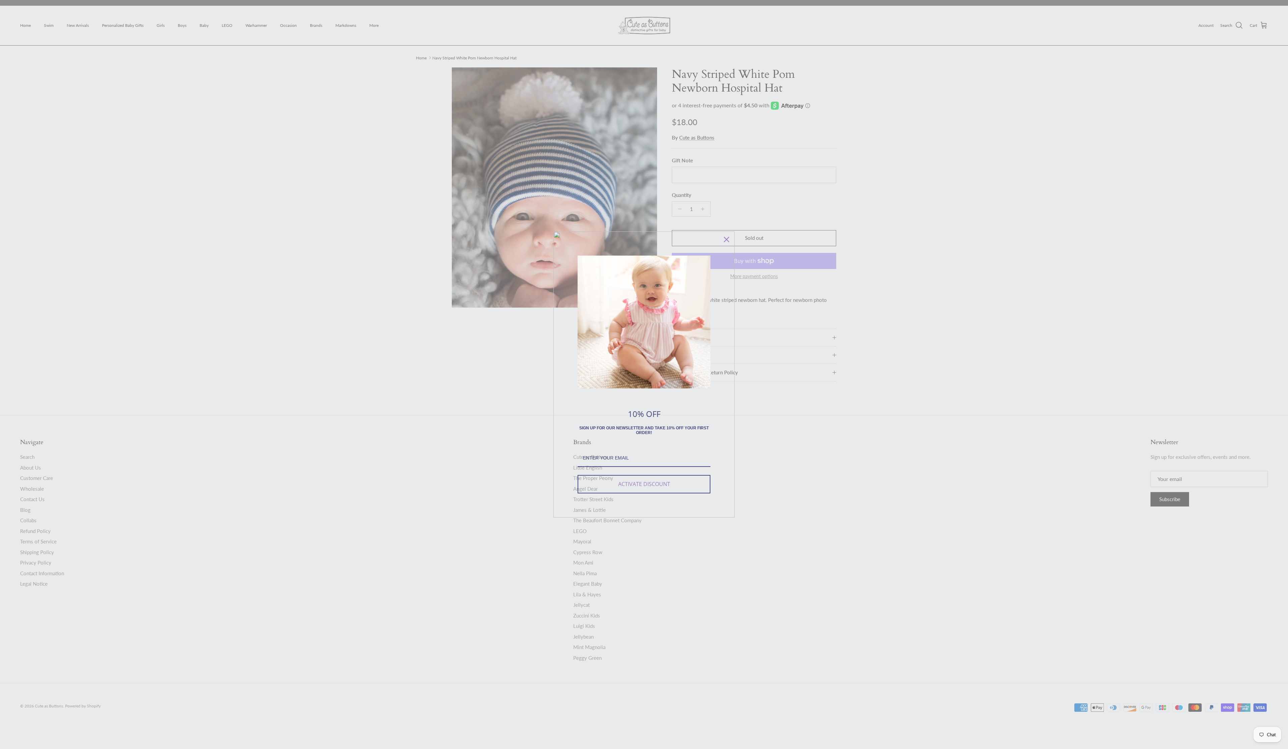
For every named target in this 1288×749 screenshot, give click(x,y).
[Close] (726, 239)
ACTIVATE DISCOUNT (644, 484)
